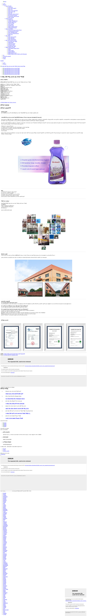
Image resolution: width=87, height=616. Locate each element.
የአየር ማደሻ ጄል (11, 38)
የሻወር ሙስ (10, 34)
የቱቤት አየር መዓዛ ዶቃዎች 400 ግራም (14, 393)
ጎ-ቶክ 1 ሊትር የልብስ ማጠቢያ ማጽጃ (14, 418)
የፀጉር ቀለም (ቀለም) (12, 8)
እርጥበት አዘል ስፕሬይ (12, 22)
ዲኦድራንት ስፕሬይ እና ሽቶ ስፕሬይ (15, 30)
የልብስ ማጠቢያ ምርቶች (10, 47)
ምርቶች (4, 4)
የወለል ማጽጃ (10, 42)
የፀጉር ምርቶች (8, 6)
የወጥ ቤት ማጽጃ (11, 44)
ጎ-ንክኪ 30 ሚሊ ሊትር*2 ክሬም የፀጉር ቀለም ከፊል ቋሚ (14, 353)
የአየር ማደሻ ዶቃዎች (12, 36)
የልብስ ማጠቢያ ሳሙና (12, 52)
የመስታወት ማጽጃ (11, 43)
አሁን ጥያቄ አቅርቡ (4, 429)
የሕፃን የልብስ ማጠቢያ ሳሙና (13, 48)
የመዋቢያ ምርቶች (9, 18)
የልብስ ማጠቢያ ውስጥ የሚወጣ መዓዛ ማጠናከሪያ (17, 54)
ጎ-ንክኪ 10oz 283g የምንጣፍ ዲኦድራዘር (15, 403)
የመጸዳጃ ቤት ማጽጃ (12, 46)
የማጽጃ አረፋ (10, 19)
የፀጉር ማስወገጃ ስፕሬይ (12, 32)
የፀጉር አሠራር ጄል (11, 11)
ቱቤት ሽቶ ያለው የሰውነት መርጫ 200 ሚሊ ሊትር (17, 408)
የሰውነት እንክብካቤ (9, 28)
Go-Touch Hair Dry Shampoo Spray (10, 354)
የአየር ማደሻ (8, 35)
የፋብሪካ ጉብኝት (6, 451)
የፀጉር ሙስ (10, 9)
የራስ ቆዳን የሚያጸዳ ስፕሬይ (13, 33)
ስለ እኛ (4, 57)
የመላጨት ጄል (11, 25)
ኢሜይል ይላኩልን (4, 102)
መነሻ (4, 3)
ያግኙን (4, 58)
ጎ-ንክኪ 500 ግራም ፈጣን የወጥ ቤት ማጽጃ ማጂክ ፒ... (18, 413)
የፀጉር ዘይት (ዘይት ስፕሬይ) (13, 14)
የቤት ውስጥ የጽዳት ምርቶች (11, 40)
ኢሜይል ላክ (3, 454)
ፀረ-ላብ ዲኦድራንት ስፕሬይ (13, 31)
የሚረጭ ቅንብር (11, 23)
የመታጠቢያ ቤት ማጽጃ (12, 41)
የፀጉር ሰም (10, 12)
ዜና (3, 55)
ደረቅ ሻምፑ (10, 7)
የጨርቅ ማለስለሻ (11, 51)
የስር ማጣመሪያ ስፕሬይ (12, 15)
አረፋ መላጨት (11, 24)
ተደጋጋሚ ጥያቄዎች (7, 56)
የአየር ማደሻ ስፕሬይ (12, 39)
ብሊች (9, 49)
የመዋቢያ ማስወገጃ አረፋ (13, 20)
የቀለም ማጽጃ (11, 50)
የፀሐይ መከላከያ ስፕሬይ (12, 26)
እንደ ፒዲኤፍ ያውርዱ (12, 102)
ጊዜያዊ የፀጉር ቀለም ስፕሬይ (13, 16)
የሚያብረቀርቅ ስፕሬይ (12, 27)
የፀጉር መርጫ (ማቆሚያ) (13, 10)
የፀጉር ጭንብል (11, 17)
